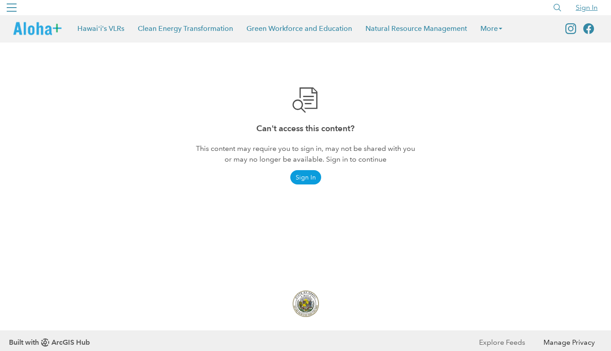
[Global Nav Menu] (11, 7)
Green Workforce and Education (299, 28)
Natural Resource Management (416, 28)
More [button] (489, 28)
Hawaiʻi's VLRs (100, 28)
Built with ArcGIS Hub (49, 342)
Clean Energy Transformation (185, 28)
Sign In (587, 7)
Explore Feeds (502, 342)
